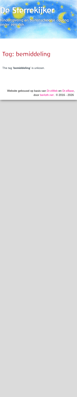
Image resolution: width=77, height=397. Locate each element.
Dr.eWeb (52, 90)
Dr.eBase (68, 90)
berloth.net (47, 94)
